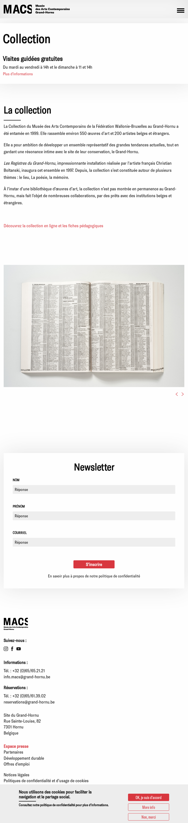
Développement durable (24, 758)
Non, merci (148, 817)
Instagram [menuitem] (6, 649)
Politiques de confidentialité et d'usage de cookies (46, 780)
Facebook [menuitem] (12, 649)
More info (148, 807)
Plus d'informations (18, 73)
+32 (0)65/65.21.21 (28, 670)
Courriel (20, 533)
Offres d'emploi (17, 764)
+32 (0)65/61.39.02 (29, 695)
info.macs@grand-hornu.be (27, 676)
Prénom (19, 506)
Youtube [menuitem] (18, 649)
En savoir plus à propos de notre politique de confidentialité (94, 576)
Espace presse (16, 746)
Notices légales (16, 774)
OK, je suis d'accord (149, 797)
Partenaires (13, 752)
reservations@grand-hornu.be (29, 701)
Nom (16, 480)
